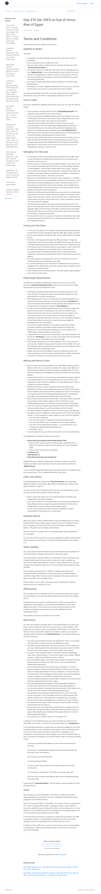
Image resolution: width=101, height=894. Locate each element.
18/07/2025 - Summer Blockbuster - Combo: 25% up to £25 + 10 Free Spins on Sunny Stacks (12, 112)
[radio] (47, 844)
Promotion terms (18, 11)
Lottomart (8, 11)
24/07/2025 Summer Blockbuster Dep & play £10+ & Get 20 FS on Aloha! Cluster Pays (12, 70)
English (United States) (86, 890)
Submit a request (81, 3)
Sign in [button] (92, 3)
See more (8, 198)
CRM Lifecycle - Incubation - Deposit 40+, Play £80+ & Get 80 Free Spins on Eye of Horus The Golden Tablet (12, 158)
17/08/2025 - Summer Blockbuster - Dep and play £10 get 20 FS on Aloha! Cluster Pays (12, 53)
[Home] (7, 4)
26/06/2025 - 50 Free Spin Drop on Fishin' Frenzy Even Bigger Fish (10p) (12, 174)
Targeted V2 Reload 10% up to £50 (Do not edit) (12, 192)
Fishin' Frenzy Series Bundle (10, 183)
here (25, 542)
